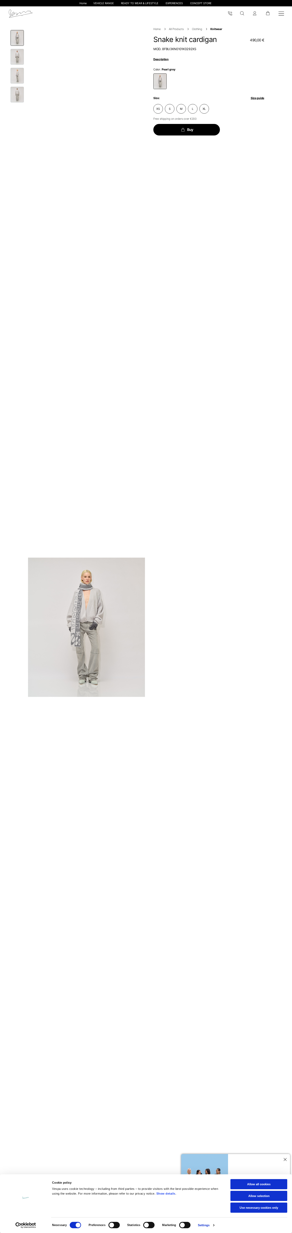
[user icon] (255, 13)
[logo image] (20, 13)
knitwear (216, 29)
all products (176, 29)
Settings (204, 1225)
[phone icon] (230, 13)
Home (157, 29)
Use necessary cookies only (259, 1207)
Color (156, 69)
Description (161, 59)
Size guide (257, 98)
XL (204, 108)
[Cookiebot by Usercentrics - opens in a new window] (25, 1225)
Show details (165, 1193)
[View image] (17, 38)
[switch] (114, 1225)
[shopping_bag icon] (268, 13)
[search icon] (242, 13)
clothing (197, 29)
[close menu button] (284, 1159)
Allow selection (259, 1196)
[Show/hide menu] (281, 14)
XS (158, 108)
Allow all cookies (259, 1184)
